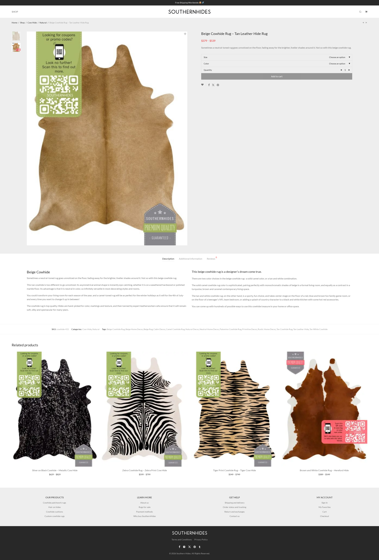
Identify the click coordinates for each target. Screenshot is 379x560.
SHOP (15, 11)
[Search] (360, 11)
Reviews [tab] (212, 258)
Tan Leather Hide (301, 329)
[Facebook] (179, 546)
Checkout (324, 516)
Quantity (208, 70)
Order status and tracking (234, 507)
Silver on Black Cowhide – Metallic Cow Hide (54, 470)
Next (186, 138)
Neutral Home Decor (209, 329)
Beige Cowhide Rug (116, 329)
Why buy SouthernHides (144, 516)
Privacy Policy (201, 539)
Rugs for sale (144, 507)
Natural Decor (192, 329)
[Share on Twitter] (213, 85)
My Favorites (325, 507)
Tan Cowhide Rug (284, 329)
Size (205, 57)
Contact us (235, 516)
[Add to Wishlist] (203, 84)
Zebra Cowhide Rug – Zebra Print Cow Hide (144, 470)
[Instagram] (184, 546)
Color (206, 63)
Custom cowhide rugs (55, 516)
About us (144, 502)
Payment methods (144, 511)
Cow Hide (32, 22)
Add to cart (276, 76)
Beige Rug (148, 329)
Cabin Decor (159, 329)
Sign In (325, 502)
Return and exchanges (234, 511)
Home (14, 22)
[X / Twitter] (189, 546)
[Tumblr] (199, 546)
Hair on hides (54, 507)
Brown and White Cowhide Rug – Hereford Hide (324, 470)
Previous (29, 138)
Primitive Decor (249, 329)
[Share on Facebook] (209, 85)
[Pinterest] (194, 546)
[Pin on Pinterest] (218, 85)
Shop (22, 22)
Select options (54, 474)
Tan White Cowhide (318, 329)
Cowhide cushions (54, 511)
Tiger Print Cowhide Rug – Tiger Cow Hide (234, 470)
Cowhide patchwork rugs (54, 502)
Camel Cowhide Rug (175, 329)
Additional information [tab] (190, 258)
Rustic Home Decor (267, 329)
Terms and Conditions (182, 539)
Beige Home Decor (134, 329)
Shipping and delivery (234, 502)
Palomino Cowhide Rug (230, 329)
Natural (43, 22)
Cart (324, 511)
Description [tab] (168, 258)
